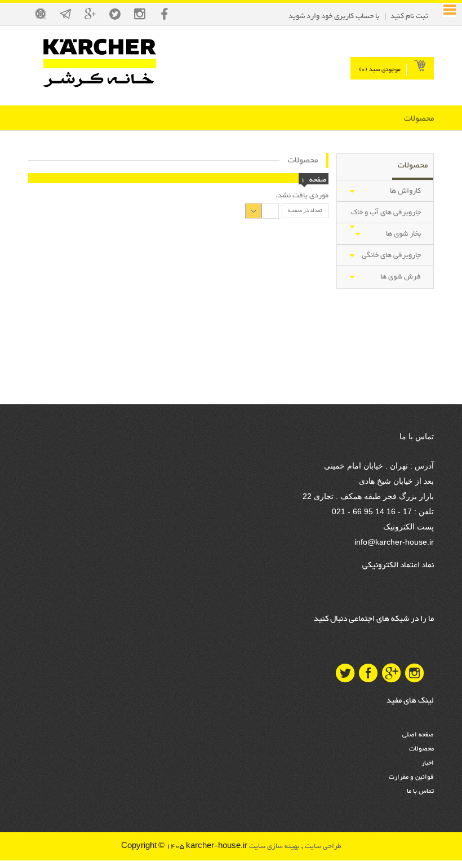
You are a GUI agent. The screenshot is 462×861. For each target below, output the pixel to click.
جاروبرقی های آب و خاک (386, 212)
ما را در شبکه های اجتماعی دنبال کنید (374, 619)
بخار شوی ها (403, 234)
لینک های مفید (410, 701)
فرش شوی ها (400, 277)
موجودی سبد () (380, 70)
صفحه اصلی (418, 734)
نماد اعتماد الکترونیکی (398, 566)
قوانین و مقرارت (411, 777)
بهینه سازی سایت (273, 846)
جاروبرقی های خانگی (391, 255)
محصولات (421, 749)
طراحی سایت (322, 846)
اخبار (427, 763)
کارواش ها (405, 191)
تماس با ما (420, 791)
